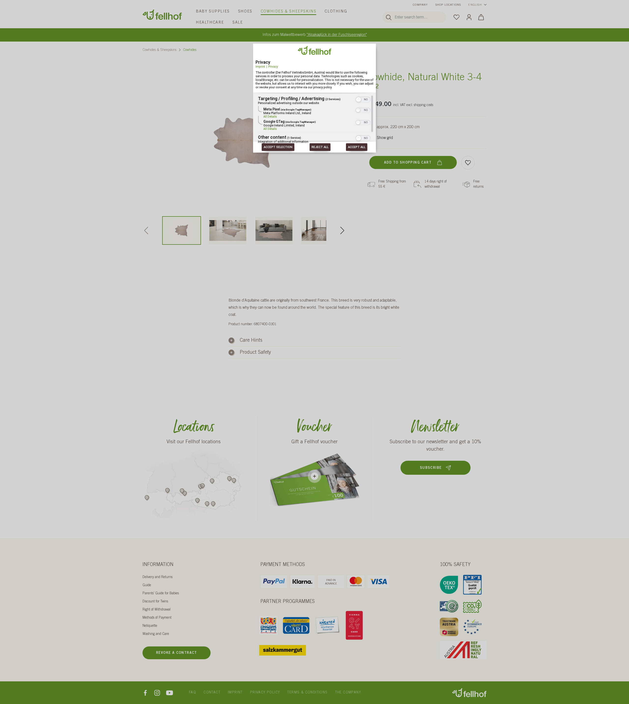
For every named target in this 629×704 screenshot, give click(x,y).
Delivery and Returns (157, 577)
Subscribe (431, 468)
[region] (314, 119)
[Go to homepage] (162, 15)
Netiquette (150, 626)
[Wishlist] (456, 17)
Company (420, 4)
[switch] (363, 99)
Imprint (260, 66)
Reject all (320, 147)
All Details (270, 117)
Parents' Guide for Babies (161, 593)
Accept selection (278, 147)
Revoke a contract (176, 653)
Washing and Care (156, 634)
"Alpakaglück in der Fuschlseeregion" (337, 35)
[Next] (342, 230)
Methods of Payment (157, 618)
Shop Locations (448, 4)
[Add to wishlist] (468, 162)
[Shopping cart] (481, 17)
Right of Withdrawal (157, 610)
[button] (358, 99)
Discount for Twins (155, 601)
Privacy (273, 66)
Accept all (356, 147)
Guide (147, 585)
